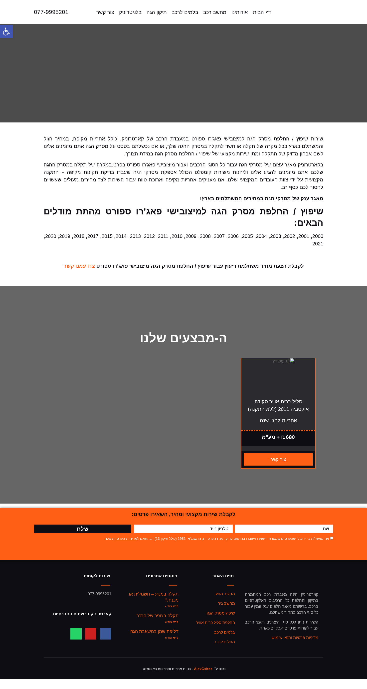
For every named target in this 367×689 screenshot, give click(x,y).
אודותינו (239, 12)
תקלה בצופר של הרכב (157, 615)
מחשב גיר (226, 603)
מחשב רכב (214, 12)
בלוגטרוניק (130, 12)
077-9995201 (51, 12)
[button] (6, 31)
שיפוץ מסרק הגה (221, 613)
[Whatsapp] (76, 634)
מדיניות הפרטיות (124, 539)
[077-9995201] (24, 12)
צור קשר (105, 12)
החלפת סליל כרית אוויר (215, 623)
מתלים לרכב (224, 642)
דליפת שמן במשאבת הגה (154, 631)
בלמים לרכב (185, 12)
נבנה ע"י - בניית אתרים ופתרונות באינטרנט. (183, 669)
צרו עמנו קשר (79, 266)
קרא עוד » (172, 606)
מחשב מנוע (225, 594)
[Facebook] (105, 634)
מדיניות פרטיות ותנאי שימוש (295, 638)
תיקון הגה (157, 12)
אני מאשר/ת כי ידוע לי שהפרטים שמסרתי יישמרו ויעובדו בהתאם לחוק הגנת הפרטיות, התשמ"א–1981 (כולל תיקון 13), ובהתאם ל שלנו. (216, 539)
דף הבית (262, 12)
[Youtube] (91, 634)
